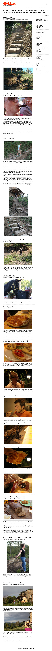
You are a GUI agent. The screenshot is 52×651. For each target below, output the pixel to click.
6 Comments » (25, 498)
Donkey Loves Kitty (9, 276)
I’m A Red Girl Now (9, 94)
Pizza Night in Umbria (9, 307)
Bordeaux (38, 37)
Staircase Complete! (9, 17)
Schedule (38, 56)
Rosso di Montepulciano (28, 123)
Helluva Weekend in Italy (40, 32)
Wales (38, 63)
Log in (38, 69)
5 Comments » (25, 308)
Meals (20, 308)
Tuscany (20, 95)
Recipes (46, 4)
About (41, 4)
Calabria (38, 38)
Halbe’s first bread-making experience (14, 497)
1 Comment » (27, 95)
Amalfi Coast (39, 36)
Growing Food (39, 43)
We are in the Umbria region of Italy (13, 583)
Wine (24, 95)
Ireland (38, 44)
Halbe (13, 95)
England (38, 39)
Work (23, 19)
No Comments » (23, 539)
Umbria (21, 19)
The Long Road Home (40, 26)
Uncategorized (39, 59)
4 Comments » (26, 19)
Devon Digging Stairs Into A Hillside (13, 240)
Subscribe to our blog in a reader (41, 22)
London (38, 46)
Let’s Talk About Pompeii (40, 31)
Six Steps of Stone (8, 138)
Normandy (38, 51)
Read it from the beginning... (36, 12)
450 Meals (9, 3)
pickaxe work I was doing (12, 161)
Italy (19, 19)
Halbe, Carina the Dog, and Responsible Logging (17, 537)
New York (38, 50)
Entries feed (38, 70)
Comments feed (39, 71)
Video (38, 62)
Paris (37, 52)
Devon (14, 19)
